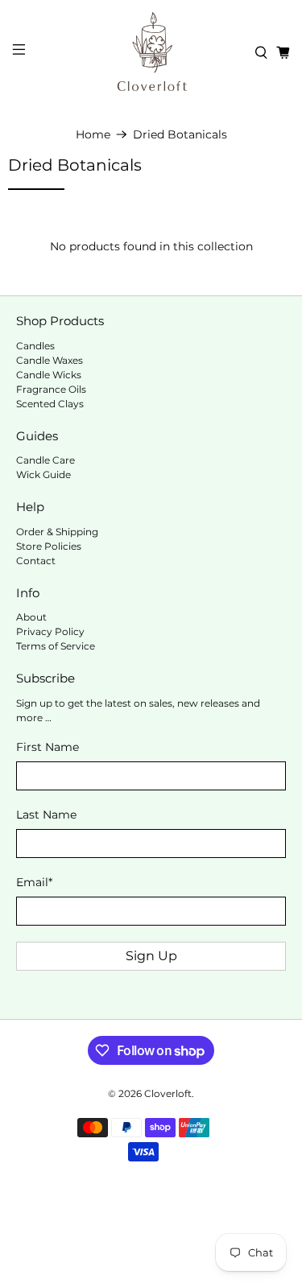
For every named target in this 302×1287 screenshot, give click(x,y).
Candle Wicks (48, 375)
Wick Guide (43, 474)
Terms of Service (55, 646)
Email (34, 882)
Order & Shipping (57, 532)
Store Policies (48, 546)
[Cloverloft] (151, 52)
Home (93, 134)
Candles (35, 346)
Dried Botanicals (180, 134)
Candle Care (45, 460)
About (31, 617)
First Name (47, 747)
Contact (36, 561)
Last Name (46, 814)
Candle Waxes (49, 360)
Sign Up (151, 955)
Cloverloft (168, 1093)
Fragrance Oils (51, 389)
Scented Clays (50, 404)
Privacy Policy (50, 631)
